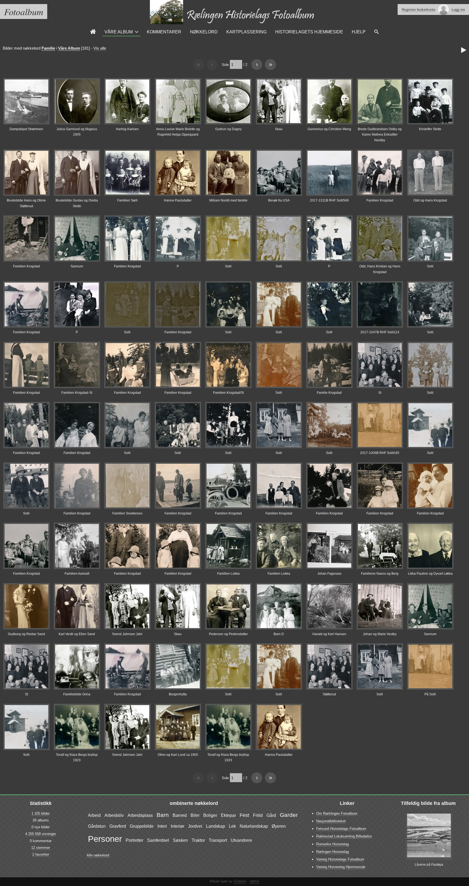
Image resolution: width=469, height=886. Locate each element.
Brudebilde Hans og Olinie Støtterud (26, 203)
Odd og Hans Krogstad (430, 200)
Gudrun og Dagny (228, 129)
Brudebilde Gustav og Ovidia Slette (77, 203)
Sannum (77, 266)
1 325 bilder (40, 813)
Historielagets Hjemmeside (309, 31)
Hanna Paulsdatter (178, 200)
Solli (228, 266)
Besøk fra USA (279, 200)
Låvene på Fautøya (429, 864)
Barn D (279, 634)
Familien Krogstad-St (76, 393)
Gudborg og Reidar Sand (26, 634)
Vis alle (99, 48)
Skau (279, 129)
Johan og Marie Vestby (380, 634)
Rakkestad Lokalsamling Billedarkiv (344, 836)
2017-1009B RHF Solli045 (379, 453)
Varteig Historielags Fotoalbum (340, 859)
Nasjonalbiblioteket (331, 821)
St (379, 393)
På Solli (430, 694)
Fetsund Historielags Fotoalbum (341, 829)
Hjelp (359, 31)
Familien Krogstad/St (228, 393)
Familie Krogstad (329, 393)
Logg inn (458, 10)
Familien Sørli (127, 200)
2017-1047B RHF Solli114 (379, 332)
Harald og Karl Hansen (329, 634)
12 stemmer (40, 848)
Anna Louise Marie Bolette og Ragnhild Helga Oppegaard (178, 131)
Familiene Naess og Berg (379, 573)
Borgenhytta (178, 694)
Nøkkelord (204, 31)
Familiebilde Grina (76, 694)
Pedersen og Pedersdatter (228, 634)
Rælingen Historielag (332, 852)
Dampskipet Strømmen (26, 129)
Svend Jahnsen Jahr (127, 634)
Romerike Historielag (332, 844)
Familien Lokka (228, 573)
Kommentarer (164, 31)
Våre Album (118, 31)
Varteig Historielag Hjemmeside (340, 867)
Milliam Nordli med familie (228, 200)
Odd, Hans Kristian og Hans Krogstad (379, 269)
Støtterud (329, 694)
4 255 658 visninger (40, 834)
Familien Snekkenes (127, 513)
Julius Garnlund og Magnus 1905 (76, 131)
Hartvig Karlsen (127, 129)
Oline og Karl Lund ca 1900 (178, 755)
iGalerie (240, 881)
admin (254, 881)
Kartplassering (246, 31)
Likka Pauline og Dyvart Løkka (430, 573)
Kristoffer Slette (430, 129)
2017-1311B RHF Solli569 (329, 200)
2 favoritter (40, 854)
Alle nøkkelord (98, 855)
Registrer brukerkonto (418, 10)
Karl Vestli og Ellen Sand (77, 634)
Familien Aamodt (77, 573)
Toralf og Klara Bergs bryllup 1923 (77, 757)
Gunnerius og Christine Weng (329, 129)
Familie (48, 48)
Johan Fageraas (329, 573)
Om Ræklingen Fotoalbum (336, 813)
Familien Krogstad (379, 200)
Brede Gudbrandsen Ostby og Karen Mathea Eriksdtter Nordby (380, 134)
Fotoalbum (23, 11)
